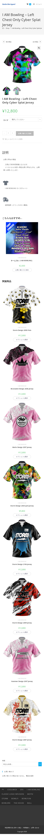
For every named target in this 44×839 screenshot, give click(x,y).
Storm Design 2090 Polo (22, 330)
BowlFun (26, 798)
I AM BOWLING (22, 258)
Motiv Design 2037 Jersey (22, 447)
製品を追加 (29, 776)
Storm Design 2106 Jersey (22, 564)
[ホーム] (3, 28)
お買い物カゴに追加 (24, 133)
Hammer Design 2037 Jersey (22, 681)
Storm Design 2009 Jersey (22, 623)
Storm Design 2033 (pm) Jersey (22, 506)
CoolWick (12, 789)
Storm (5, 798)
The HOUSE (19, 803)
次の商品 (35, 42)
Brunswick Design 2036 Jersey (22, 389)
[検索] (40, 764)
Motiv (30, 794)
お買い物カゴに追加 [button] (22, 270)
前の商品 (8, 42)
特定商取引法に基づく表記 (13, 828)
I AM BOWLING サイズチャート (15, 188)
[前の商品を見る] (3, 41)
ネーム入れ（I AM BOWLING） (22, 260)
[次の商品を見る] (40, 41)
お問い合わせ (35, 828)
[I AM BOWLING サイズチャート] (5, 183)
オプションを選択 (22, 340)
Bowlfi (14, 798)
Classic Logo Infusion (13, 794)
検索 (3, 761)
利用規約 (26, 828)
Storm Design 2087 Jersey (22, 740)
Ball (29, 803)
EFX (21, 789)
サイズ (5, 120)
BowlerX (6, 803)
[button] (39, 48)
